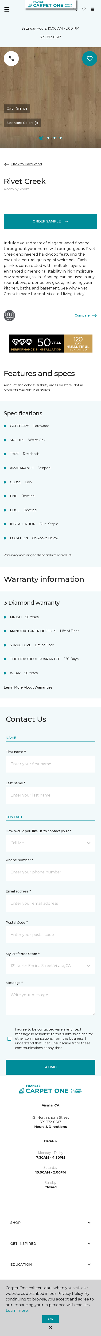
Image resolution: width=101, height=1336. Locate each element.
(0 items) (92, 9)
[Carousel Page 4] (60, 138)
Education (21, 1264)
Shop (15, 1223)
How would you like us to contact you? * (38, 831)
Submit (50, 1067)
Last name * (15, 783)
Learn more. (17, 1310)
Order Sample (47, 221)
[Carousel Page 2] (48, 138)
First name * (16, 751)
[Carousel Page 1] (41, 138)
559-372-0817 (50, 37)
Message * (14, 982)
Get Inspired (23, 1243)
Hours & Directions (50, 1127)
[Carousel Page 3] (54, 138)
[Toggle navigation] (7, 9)
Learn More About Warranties (28, 687)
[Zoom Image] (11, 58)
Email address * (18, 891)
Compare (82, 315)
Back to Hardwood (26, 164)
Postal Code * (16, 922)
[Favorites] (83, 9)
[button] (75, 9)
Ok (50, 1319)
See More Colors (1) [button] (22, 123)
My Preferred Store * (22, 953)
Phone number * (19, 860)
